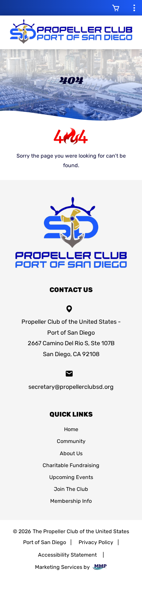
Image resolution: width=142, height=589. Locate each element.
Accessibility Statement (67, 555)
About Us (71, 453)
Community (71, 441)
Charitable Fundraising (71, 465)
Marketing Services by (63, 567)
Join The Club (71, 489)
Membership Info (71, 501)
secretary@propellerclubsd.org (71, 386)
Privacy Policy (96, 542)
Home (71, 429)
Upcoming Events (71, 477)
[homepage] (70, 270)
